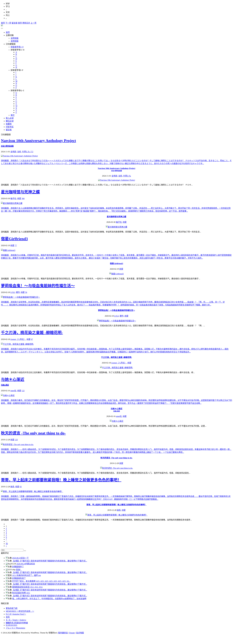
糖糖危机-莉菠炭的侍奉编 (17, 623)
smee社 (13, 391)
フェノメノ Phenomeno (15, 628)
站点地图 (80, 633)
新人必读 (10, 118)
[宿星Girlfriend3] (116, 274)
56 (26, 292)
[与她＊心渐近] (116, 421)
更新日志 (26, 23)
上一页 (33, 23)
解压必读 (10, 121)
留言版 (14, 23)
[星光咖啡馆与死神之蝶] (116, 227)
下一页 (8, 23)
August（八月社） (18, 339)
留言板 (9, 130)
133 (16, 440)
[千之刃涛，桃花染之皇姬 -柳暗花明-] (116, 368)
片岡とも (26, 152)
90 (7, 544)
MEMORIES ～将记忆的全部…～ (20, 611)
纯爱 (19, 198)
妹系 (12, 487)
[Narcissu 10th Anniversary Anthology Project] (116, 180)
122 (23, 391)
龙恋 (8, 617)
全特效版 (14, 38)
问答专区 (10, 127)
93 (21, 487)
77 (16, 245)
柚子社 (13, 198)
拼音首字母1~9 (17, 47)
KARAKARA (11, 625)
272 (31, 152)
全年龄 (13, 152)
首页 (3, 23)
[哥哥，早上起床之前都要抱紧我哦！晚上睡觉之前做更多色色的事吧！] (116, 515)
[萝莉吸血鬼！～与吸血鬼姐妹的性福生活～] (116, 321)
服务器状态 (63, 633)
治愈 (19, 152)
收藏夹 (9, 124)
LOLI (12, 292)
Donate (72, 633)
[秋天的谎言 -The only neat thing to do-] (116, 468)
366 (23, 198)
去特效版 (14, 41)
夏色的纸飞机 (11, 608)
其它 (13, 115)
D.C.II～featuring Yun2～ (16, 614)
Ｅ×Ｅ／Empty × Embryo (16, 620)
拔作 (18, 292)
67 (32, 339)
